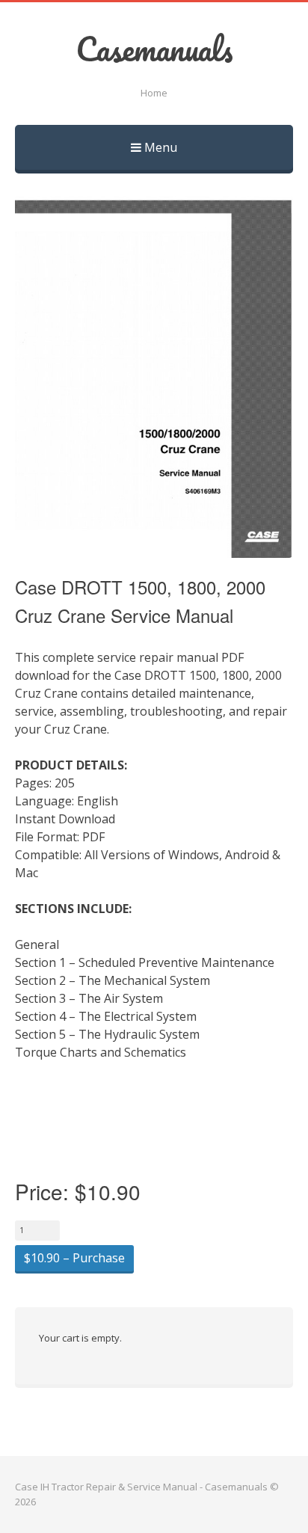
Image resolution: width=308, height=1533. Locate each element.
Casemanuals (154, 48)
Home (154, 92)
